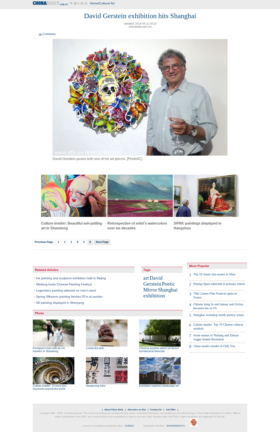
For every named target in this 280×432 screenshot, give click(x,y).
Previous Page (44, 242)
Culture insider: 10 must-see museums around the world (49, 387)
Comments (49, 34)
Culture (104, 3)
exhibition (154, 296)
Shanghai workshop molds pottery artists (218, 315)
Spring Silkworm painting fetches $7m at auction (69, 296)
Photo (39, 313)
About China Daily (113, 409)
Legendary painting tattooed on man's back (66, 290)
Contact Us (156, 409)
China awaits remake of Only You (214, 346)
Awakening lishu (96, 385)
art (146, 278)
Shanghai (168, 290)
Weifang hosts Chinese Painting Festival (64, 284)
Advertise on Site (137, 409)
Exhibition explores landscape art (159, 385)
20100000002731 (175, 426)
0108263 (129, 426)
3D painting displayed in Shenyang (60, 302)
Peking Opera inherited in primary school (219, 284)
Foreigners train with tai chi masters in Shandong (49, 350)
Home (94, 3)
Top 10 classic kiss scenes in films (214, 274)
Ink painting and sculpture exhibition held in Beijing (71, 278)
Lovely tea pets (95, 348)
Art (113, 3)
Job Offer (171, 409)
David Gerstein (153, 281)
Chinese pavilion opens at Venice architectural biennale (159, 350)
